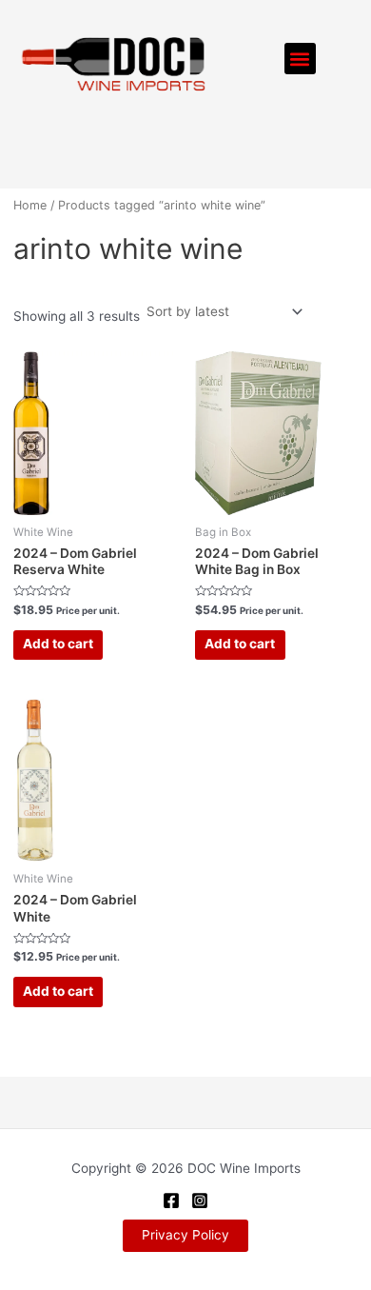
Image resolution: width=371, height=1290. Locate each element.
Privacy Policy (185, 1234)
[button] (300, 58)
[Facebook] (171, 1200)
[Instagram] (199, 1200)
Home (30, 205)
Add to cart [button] (58, 643)
